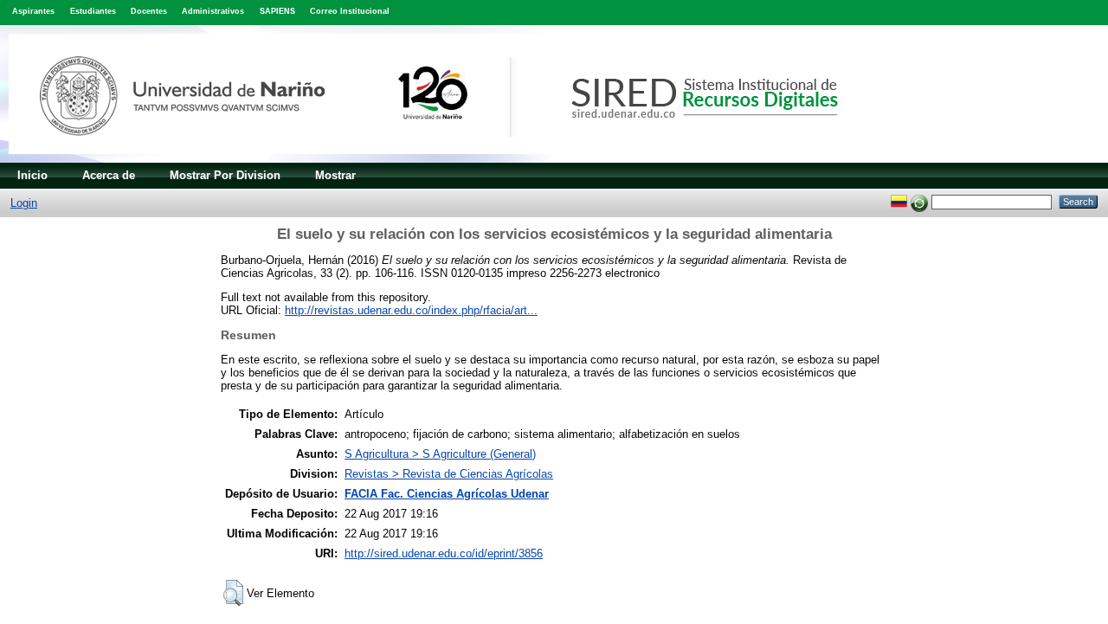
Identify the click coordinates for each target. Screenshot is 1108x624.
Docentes (149, 11)
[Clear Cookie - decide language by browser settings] (919, 201)
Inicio (32, 175)
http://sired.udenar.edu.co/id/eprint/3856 (444, 553)
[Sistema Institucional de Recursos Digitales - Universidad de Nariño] (452, 158)
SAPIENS (277, 11)
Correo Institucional (350, 11)
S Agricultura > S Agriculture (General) (440, 453)
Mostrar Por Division (225, 175)
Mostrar (335, 175)
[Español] (899, 201)
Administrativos (213, 11)
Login (23, 202)
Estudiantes (93, 11)
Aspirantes (33, 11)
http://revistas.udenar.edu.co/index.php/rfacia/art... (411, 310)
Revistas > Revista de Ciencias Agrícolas (449, 473)
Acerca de (108, 175)
